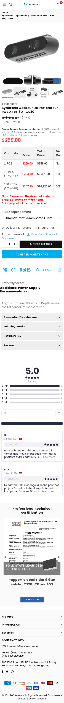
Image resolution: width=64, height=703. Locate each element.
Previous (5, 557)
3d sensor (33, 303)
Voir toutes (32, 599)
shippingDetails (14, 326)
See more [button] (48, 457)
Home (5, 12)
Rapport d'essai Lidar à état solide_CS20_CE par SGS (32, 581)
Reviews (9, 345)
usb (41, 307)
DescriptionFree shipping (21, 317)
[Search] (10, 4)
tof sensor (14, 307)
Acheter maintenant (32, 254)
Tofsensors (9, 104)
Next (58, 557)
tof (4, 307)
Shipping (8, 203)
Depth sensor (50, 303)
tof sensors (30, 307)
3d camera (17, 303)
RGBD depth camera (16, 212)
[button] (16, 118)
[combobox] (59, 412)
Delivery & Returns (18, 228)
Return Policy (12, 336)
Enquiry (42, 228)
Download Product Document (29, 236)
